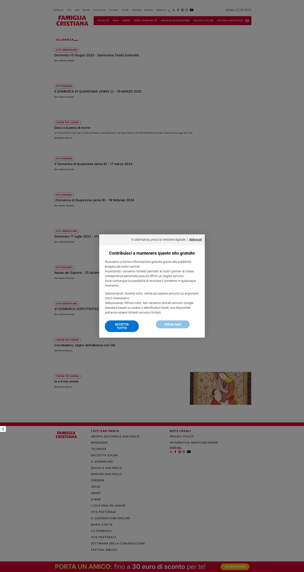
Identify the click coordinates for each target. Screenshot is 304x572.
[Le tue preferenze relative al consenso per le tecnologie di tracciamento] (3, 429)
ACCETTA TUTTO (122, 326)
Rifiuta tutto (172, 324)
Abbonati (195, 239)
